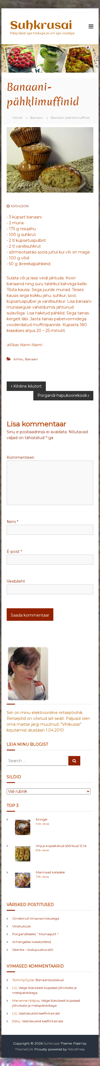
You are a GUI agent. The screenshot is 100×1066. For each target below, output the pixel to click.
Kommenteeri (20, 457)
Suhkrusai (41, 26)
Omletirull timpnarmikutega (35, 918)
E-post (14, 551)
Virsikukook (21, 926)
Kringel (41, 819)
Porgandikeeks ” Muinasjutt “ (35, 934)
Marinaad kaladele (50, 872)
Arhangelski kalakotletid (31, 942)
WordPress (76, 1049)
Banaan (36, 117)
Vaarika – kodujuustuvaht (32, 949)
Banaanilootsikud (50, 980)
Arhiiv (18, 359)
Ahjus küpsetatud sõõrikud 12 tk (61, 846)
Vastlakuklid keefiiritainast (39, 1013)
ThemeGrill (24, 1049)
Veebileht (16, 581)
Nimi (12, 521)
